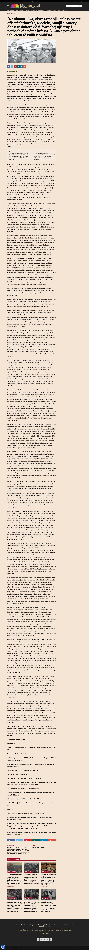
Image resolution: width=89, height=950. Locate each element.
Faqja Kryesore (10, 10)
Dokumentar (34, 10)
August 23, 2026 (28, 885)
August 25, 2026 (11, 886)
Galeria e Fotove (41, 10)
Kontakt (14, 1)
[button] (3, 947)
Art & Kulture (49, 10)
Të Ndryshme (64, 10)
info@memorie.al (44, 932)
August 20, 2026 (11, 912)
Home (8, 13)
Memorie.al (10, 948)
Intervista (21, 10)
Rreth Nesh (9, 1)
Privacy (80, 948)
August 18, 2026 (44, 912)
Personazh (27, 10)
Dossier (16, 10)
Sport (54, 10)
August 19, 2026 (27, 912)
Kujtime (58, 10)
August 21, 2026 (44, 886)
